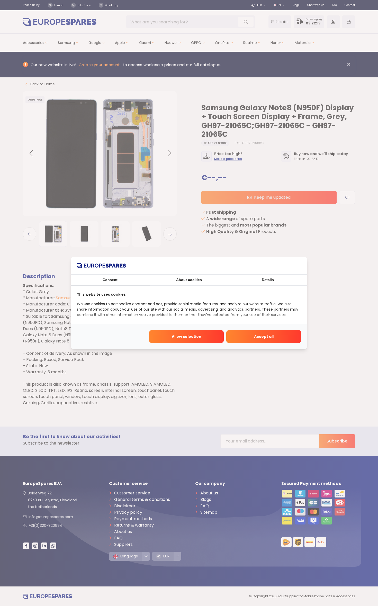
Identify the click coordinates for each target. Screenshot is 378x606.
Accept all (264, 336)
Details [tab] (268, 280)
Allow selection (186, 336)
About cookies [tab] (189, 280)
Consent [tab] (110, 280)
